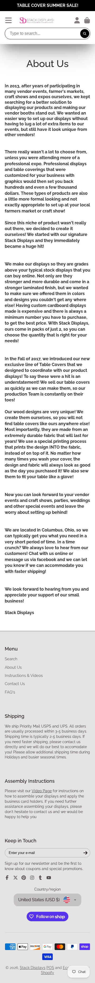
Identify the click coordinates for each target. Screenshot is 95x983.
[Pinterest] (23, 877)
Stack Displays (32, 968)
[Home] (37, 20)
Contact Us (15, 683)
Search (11, 659)
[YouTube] (48, 877)
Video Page (42, 791)
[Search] (84, 33)
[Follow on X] (15, 877)
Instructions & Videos (24, 675)
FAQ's (10, 692)
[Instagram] (32, 877)
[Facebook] (7, 877)
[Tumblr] (40, 877)
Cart (87, 20)
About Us (13, 667)
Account (77, 20)
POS (50, 968)
